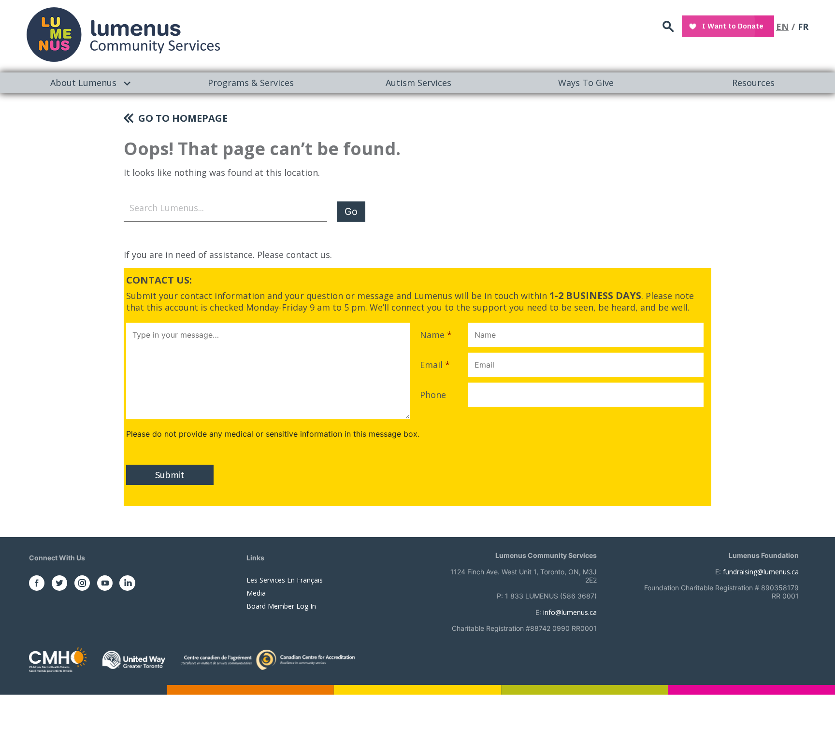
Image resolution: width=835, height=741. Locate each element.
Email (435, 365)
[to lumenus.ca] (123, 34)
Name (436, 335)
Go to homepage (183, 118)
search (668, 27)
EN (782, 26)
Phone (433, 394)
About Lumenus (83, 82)
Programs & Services (251, 82)
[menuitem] (83, 82)
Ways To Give (586, 82)
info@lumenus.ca (570, 612)
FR (803, 26)
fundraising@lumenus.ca (761, 571)
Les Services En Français (284, 579)
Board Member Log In (281, 606)
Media (256, 593)
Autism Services (418, 82)
